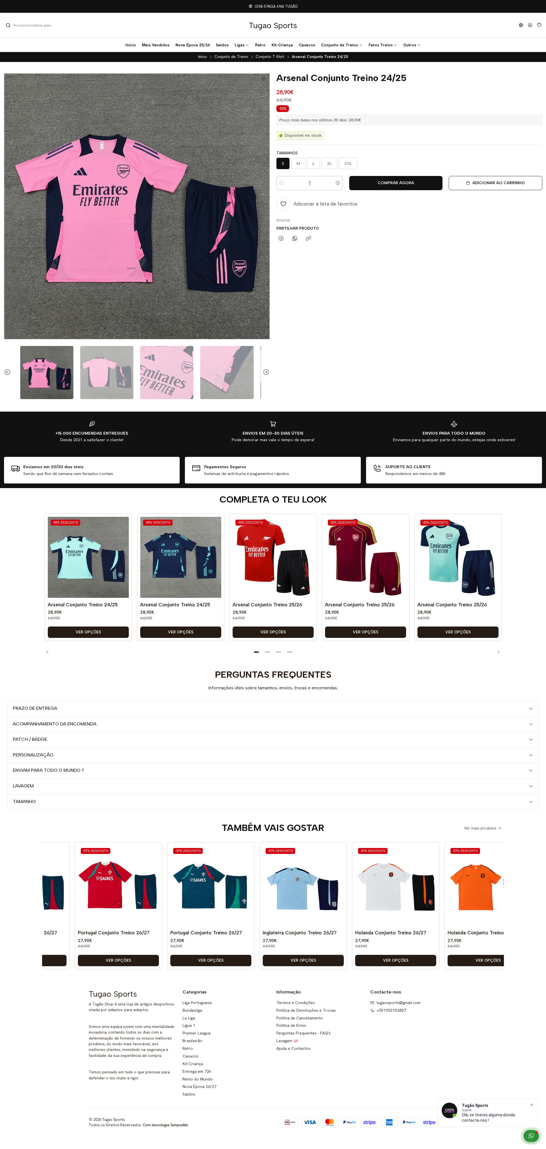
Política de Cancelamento (299, 1018)
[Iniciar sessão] (530, 25)
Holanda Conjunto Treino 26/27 (368, 933)
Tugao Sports (273, 25)
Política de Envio (291, 1025)
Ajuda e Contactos (293, 1048)
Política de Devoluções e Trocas (306, 1010)
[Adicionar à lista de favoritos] (123, 549)
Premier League (197, 1033)
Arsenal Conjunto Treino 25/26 (267, 604)
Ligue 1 (189, 1025)
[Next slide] (265, 372)
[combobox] (34, 25)
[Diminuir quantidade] (281, 183)
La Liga (189, 1018)
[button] (242, 45)
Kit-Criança (193, 1063)
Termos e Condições (295, 1002)
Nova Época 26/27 (199, 1086)
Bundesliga (192, 1010)
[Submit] (8, 25)
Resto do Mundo (198, 1079)
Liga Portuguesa (197, 1002)
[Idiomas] (521, 25)
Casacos (190, 1056)
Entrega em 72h (197, 1071)
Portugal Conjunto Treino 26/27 (92, 933)
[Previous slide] (8, 372)
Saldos (189, 1094)
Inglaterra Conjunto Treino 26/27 (278, 933)
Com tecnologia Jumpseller (165, 1125)
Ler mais (312, 6)
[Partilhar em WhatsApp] (294, 239)
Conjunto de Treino (231, 57)
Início (202, 57)
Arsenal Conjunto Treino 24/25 (83, 604)
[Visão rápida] (123, 563)
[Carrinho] (539, 25)
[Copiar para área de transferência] (308, 239)
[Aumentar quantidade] (338, 183)
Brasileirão (192, 1040)
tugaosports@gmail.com (399, 1002)
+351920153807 (391, 1010)
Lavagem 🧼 (287, 1040)
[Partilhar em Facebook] (281, 239)
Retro (188, 1048)
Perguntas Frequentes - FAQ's (303, 1033)
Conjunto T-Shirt (270, 57)
